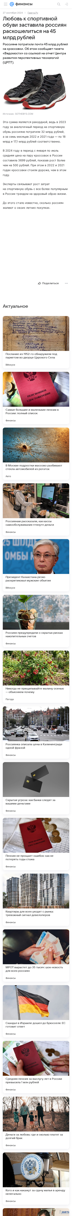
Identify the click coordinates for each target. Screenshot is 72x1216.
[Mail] (12, 4)
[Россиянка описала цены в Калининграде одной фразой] (36, 732)
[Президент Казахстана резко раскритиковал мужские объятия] (36, 565)
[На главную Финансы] (23, 4)
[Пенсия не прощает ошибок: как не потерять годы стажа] (36, 844)
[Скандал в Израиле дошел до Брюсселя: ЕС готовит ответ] (36, 1011)
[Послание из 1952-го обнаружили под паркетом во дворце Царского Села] (36, 342)
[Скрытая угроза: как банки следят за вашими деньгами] (36, 788)
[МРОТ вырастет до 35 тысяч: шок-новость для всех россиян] (36, 955)
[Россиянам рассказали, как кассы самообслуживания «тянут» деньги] (36, 509)
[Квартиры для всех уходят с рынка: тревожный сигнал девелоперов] (36, 900)
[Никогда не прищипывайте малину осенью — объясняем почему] (36, 677)
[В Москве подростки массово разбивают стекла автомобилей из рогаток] (36, 454)
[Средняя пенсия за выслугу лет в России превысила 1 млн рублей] (36, 1067)
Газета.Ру (33, 12)
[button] (36, 89)
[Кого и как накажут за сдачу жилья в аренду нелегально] (36, 1178)
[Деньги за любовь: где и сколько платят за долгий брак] (36, 1123)
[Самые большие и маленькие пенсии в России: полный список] (36, 398)
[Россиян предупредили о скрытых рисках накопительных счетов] (36, 621)
